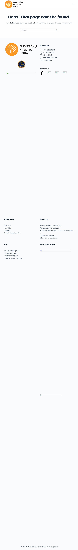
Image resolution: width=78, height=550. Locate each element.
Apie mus (7, 225)
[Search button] (56, 30)
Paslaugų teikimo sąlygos (49, 228)
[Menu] (73, 4)
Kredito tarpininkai (47, 235)
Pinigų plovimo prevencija (13, 258)
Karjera (6, 230)
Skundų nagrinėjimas (11, 251)
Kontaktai (7, 228)
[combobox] (37, 30)
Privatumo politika (10, 253)
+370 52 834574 (49, 50)
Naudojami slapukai (11, 256)
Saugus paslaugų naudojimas (50, 225)
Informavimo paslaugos (49, 238)
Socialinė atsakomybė (12, 233)
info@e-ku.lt (47, 60)
